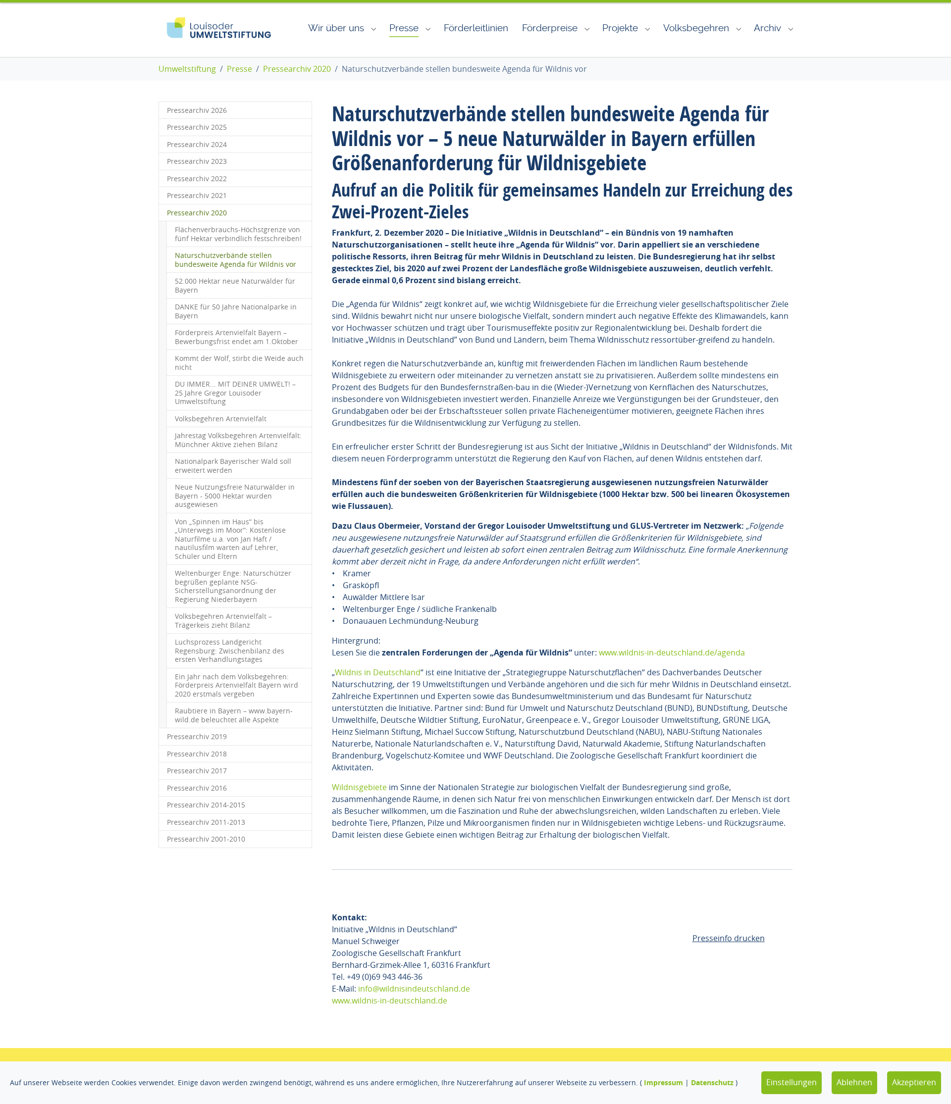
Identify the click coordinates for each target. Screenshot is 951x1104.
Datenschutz (712, 1082)
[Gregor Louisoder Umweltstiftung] (218, 28)
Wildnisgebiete (359, 787)
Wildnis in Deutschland (378, 672)
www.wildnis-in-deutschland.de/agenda (672, 652)
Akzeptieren (914, 1082)
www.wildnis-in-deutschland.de (389, 1000)
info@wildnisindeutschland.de (414, 988)
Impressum (663, 1082)
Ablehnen (854, 1082)
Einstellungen (791, 1082)
